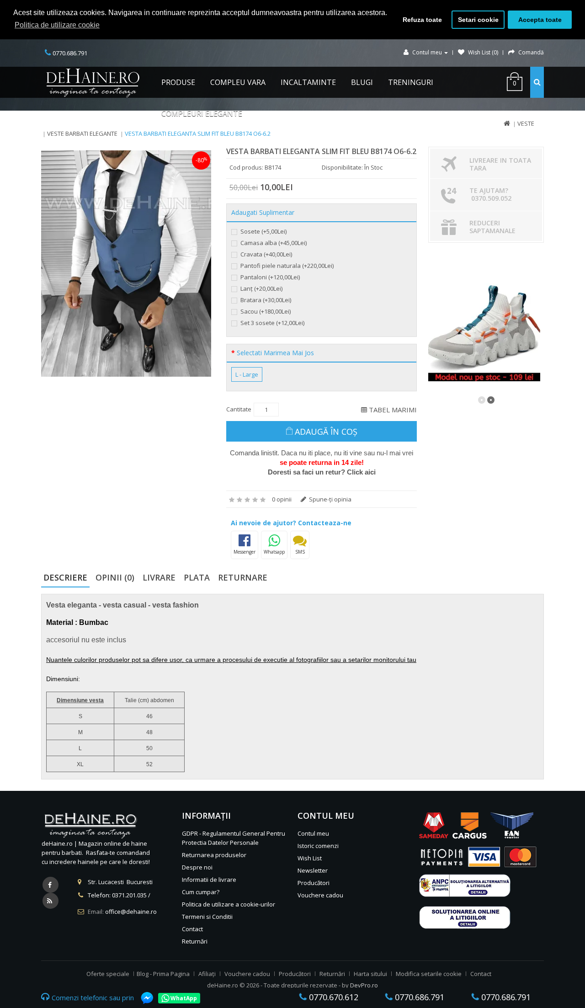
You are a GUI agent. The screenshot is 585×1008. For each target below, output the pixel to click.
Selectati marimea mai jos (275, 353)
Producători (314, 883)
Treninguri (410, 82)
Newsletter (313, 870)
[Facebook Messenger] (142, 998)
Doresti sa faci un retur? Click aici (322, 472)
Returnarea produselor (214, 855)
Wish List (310, 858)
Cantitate (238, 409)
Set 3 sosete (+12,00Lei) (271, 323)
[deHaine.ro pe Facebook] (50, 885)
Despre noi (197, 867)
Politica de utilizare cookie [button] (57, 25)
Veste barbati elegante (82, 133)
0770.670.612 (332, 997)
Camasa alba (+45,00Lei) (273, 243)
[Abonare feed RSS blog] (50, 901)
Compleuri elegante (201, 113)
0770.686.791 (418, 997)
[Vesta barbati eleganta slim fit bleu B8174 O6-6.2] (126, 263)
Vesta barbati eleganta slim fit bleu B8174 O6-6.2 (198, 133)
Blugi (362, 82)
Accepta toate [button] (540, 19)
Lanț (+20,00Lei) (260, 288)
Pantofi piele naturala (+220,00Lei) (286, 265)
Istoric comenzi (318, 846)
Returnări (194, 941)
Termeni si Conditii (207, 916)
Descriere (65, 577)
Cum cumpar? (200, 892)
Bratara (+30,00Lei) (265, 300)
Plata (197, 577)
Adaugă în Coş (326, 431)
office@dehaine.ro (131, 911)
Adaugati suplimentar (262, 212)
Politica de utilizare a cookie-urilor (228, 904)
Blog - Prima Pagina (163, 974)
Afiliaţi (207, 974)
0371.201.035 (129, 895)
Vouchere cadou (320, 895)
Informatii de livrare (209, 879)
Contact (192, 929)
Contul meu (313, 833)
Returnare (242, 577)
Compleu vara (238, 82)
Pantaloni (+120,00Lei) (269, 277)
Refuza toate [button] (422, 19)
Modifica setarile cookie (429, 974)
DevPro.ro (364, 985)
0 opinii (282, 499)
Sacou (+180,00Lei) (265, 311)
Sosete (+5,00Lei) (263, 231)
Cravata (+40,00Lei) (265, 254)
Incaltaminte (308, 82)
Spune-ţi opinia (329, 499)
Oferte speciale (107, 974)
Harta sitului (370, 974)
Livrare (159, 577)
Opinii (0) (115, 577)
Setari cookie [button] (478, 19)
